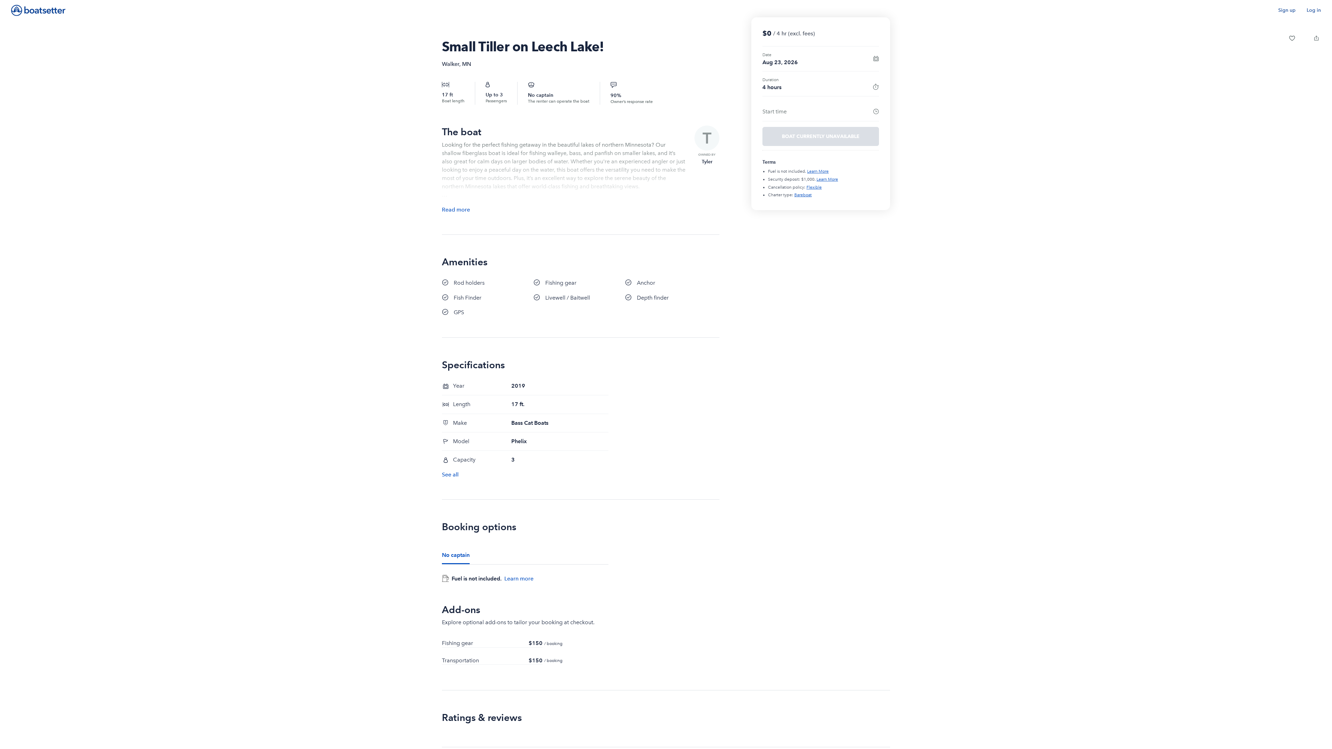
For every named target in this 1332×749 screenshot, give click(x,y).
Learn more (518, 578)
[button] (1292, 38)
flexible (814, 187)
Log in (1314, 10)
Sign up (1287, 10)
